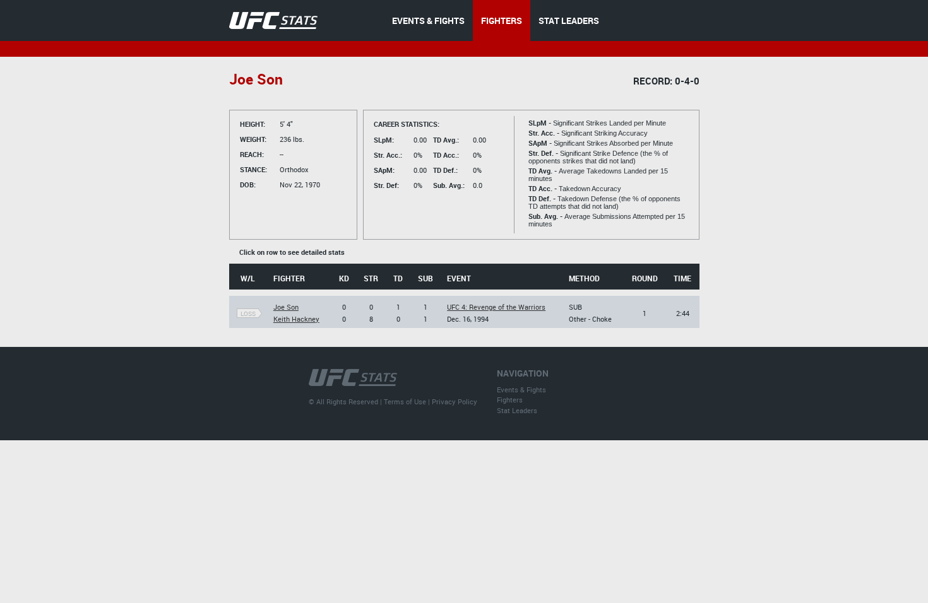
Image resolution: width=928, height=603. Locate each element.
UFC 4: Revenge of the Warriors (496, 307)
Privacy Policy (454, 401)
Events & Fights (521, 389)
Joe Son (286, 307)
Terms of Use (405, 401)
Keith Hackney (296, 319)
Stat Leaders (517, 410)
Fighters (510, 399)
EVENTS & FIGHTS (428, 20)
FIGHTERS (501, 20)
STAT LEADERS (568, 20)
